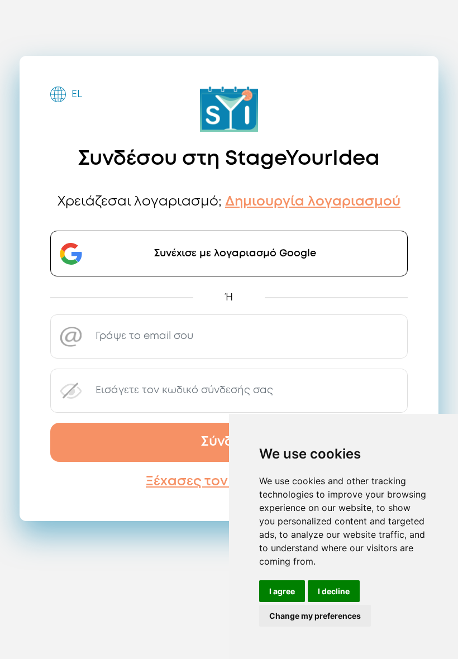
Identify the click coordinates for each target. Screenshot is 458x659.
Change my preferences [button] (315, 615)
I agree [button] (282, 591)
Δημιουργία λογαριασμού (312, 202)
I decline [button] (334, 591)
